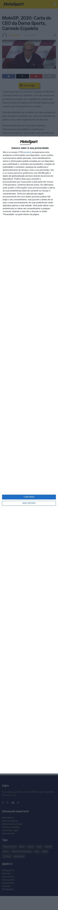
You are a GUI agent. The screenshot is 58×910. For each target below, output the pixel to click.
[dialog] (29, 455)
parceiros (27, 152)
